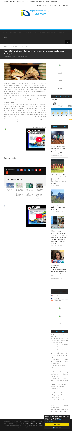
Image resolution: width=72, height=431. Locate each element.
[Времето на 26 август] (10, 185)
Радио (5, 37)
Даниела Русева (22, 56)
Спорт (21, 32)
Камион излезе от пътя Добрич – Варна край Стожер (59, 207)
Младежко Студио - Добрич (35, 1)
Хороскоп (61, 32)
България (28, 32)
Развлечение (51, 32)
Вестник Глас (63, 5)
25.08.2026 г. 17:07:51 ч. (57, 246)
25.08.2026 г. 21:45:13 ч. (57, 155)
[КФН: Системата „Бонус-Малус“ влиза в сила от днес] (29, 185)
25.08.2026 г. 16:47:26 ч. (57, 278)
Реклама (12, 1)
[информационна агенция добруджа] (36, 13)
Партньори (20, 1)
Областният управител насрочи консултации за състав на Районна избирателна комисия (40, 194)
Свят (35, 32)
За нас (6, 1)
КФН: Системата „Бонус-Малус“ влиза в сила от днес (29, 192)
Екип (47, 1)
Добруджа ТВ (53, 5)
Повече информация (53, 420)
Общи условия (26, 423)
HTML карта (34, 423)
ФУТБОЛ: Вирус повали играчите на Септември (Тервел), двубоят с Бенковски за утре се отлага (59, 179)
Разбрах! (57, 424)
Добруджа (13, 32)
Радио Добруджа (42, 5)
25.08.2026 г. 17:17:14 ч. (57, 211)
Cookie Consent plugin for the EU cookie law (57, 428)
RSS (40, 423)
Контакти (54, 1)
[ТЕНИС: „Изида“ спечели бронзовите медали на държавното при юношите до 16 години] (59, 137)
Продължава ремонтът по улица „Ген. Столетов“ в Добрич (19, 192)
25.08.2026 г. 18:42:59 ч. (57, 185)
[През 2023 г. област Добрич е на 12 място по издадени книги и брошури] (25, 71)
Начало (5, 32)
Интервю (42, 32)
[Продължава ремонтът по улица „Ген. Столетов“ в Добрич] (19, 185)
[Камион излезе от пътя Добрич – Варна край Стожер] (59, 196)
